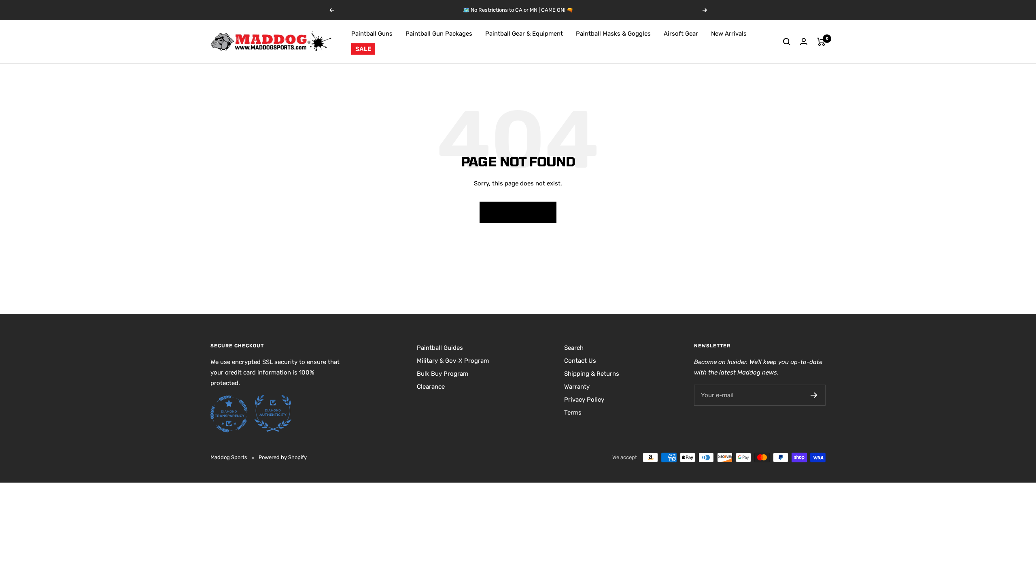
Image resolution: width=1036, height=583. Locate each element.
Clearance (431, 386)
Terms (573, 412)
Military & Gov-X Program (453, 360)
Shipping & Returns (591, 373)
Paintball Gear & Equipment (524, 33)
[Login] (803, 41)
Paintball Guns (372, 33)
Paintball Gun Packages (438, 33)
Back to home (518, 212)
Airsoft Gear (681, 33)
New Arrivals (729, 33)
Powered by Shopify (283, 457)
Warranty (577, 386)
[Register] (814, 395)
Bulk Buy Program (442, 373)
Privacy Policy (584, 399)
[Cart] (821, 42)
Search (574, 347)
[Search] (786, 41)
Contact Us (580, 360)
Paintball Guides (440, 347)
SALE (363, 49)
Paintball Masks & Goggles (613, 33)
